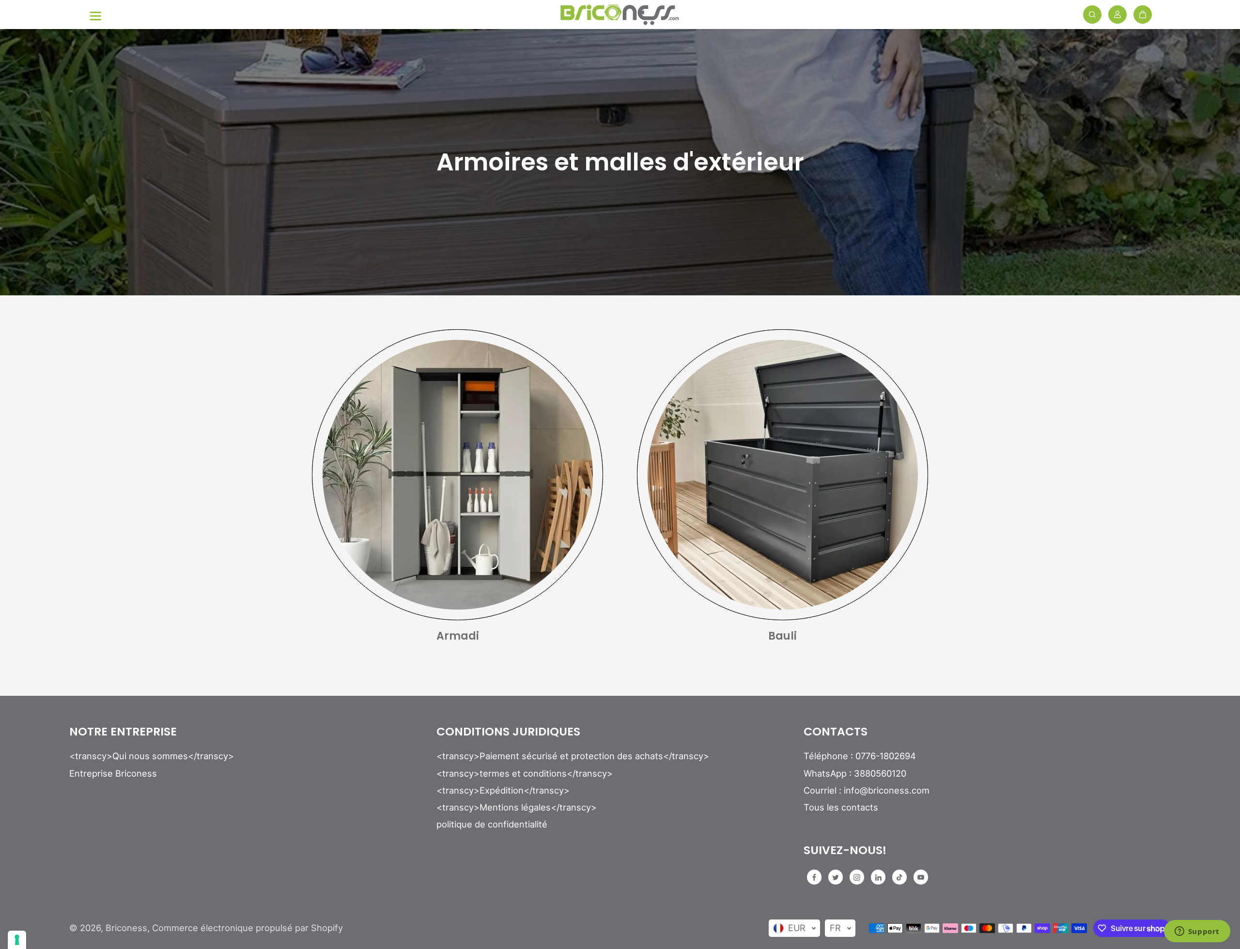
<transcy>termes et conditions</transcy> (524, 773)
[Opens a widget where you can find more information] (1196, 932)
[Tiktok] (899, 877)
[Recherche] (1092, 14)
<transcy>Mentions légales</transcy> (516, 807)
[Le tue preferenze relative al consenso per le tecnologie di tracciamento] (17, 940)
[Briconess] (620, 14)
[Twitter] (835, 877)
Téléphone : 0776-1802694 (860, 755)
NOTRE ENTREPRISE (123, 732)
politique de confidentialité (491, 824)
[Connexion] (1117, 14)
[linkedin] (878, 877)
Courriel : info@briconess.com (867, 790)
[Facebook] (814, 877)
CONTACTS (836, 732)
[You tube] (920, 877)
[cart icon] (1142, 14)
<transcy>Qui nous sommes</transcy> (151, 755)
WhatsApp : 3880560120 (855, 773)
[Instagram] (857, 877)
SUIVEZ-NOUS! (845, 850)
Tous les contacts (841, 807)
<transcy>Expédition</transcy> (503, 790)
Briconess (126, 927)
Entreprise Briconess (113, 773)
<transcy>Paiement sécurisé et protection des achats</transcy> (572, 755)
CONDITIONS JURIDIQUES (508, 732)
